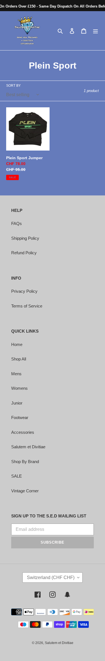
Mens (16, 373)
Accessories (22, 432)
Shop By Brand (25, 461)
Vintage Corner (25, 490)
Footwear (19, 417)
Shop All (18, 359)
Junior (16, 403)
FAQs (16, 223)
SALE (16, 476)
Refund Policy (24, 252)
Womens (19, 388)
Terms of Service (26, 306)
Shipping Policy (25, 238)
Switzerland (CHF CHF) (50, 577)
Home (16, 344)
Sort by (13, 86)
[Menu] (95, 31)
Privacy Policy (24, 291)
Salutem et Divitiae (28, 446)
